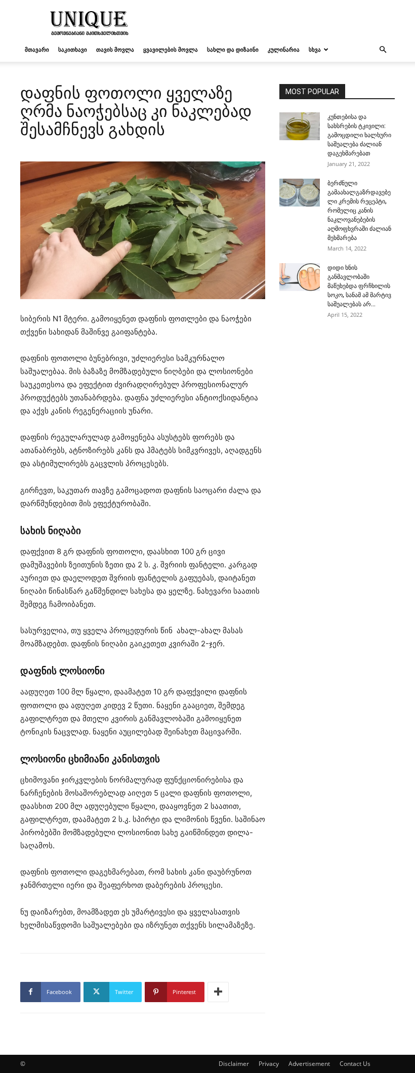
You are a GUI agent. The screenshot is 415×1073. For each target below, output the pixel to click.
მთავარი (37, 49)
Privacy (269, 1063)
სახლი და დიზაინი (233, 49)
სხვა (315, 49)
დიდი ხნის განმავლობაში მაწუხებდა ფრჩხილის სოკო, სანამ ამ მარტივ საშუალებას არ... (359, 286)
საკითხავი (72, 49)
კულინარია (284, 49)
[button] (382, 50)
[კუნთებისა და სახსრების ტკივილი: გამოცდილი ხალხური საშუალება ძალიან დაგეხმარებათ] (299, 126)
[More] (218, 992)
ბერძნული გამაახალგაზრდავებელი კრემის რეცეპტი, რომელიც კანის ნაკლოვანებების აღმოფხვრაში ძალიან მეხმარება (359, 210)
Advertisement (309, 1063)
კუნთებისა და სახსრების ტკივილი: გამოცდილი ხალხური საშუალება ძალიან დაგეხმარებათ (359, 135)
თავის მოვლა (115, 49)
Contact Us (355, 1063)
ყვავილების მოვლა (170, 49)
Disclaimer (234, 1063)
